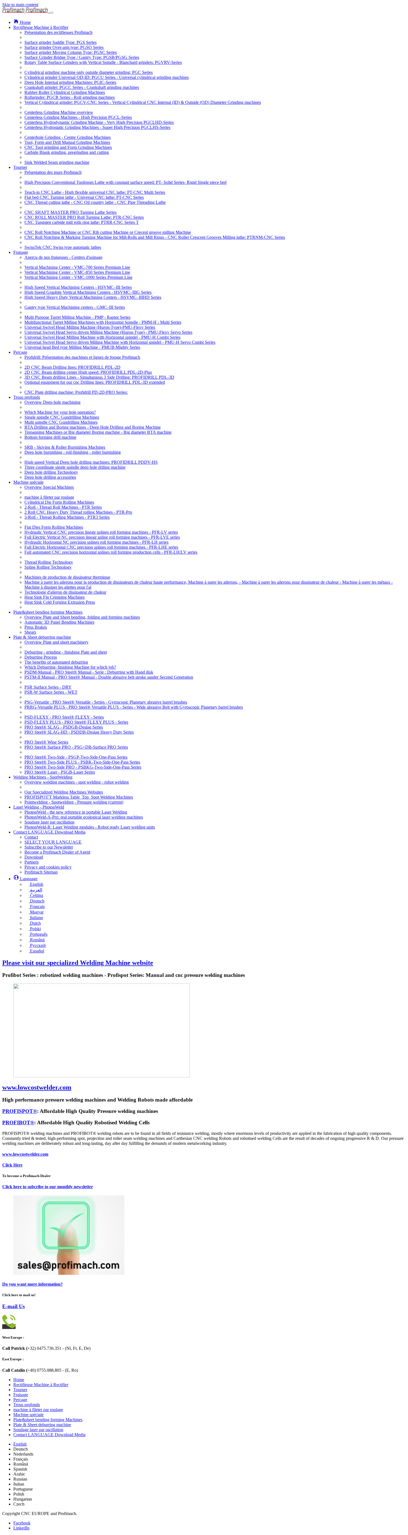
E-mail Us (13, 1306)
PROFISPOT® (19, 1111)
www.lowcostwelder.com (25, 1154)
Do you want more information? (32, 1284)
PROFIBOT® (18, 1122)
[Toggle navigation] (51, 13)
